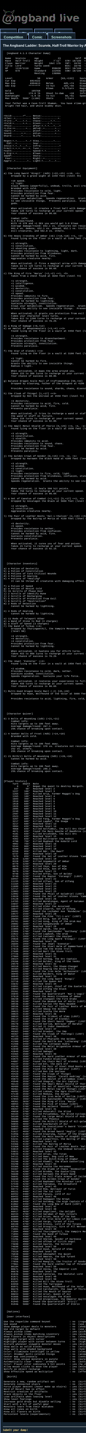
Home (8, 33)
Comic (37, 37)
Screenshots (61, 37)
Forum (63, 33)
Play (25, 33)
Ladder (43, 33)
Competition (13, 37)
